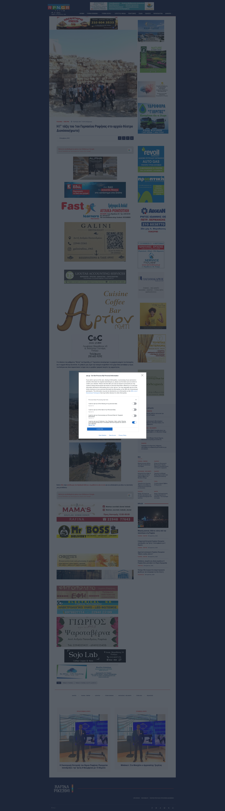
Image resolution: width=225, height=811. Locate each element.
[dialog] (112, 405)
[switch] (134, 403)
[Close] (143, 375)
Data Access (112, 435)
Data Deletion (102, 435)
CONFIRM (100, 429)
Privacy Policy (122, 435)
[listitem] (112, 400)
